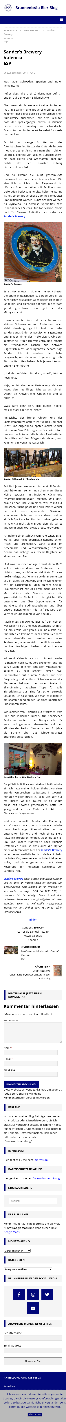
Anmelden (9, 1386)
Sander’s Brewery (14, 216)
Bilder (33, 919)
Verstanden (35, 1414)
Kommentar (11, 1020)
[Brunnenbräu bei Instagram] (33, 1294)
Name (7, 1048)
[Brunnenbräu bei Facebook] (19, 1294)
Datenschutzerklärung (46, 1178)
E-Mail (7, 1059)
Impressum (41, 1160)
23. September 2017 (17, 72)
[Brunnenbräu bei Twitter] (47, 1294)
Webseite (9, 1069)
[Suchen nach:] (33, 1201)
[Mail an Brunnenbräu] (33, 1308)
